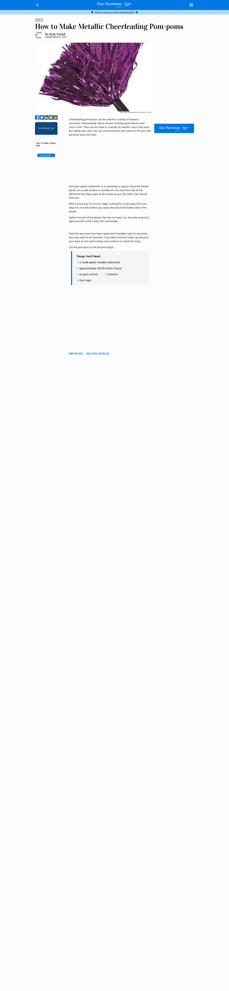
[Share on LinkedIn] (46, 117)
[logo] (114, 4)
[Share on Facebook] (37, 117)
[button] (37, 5)
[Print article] (55, 117)
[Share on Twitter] (42, 117)
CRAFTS (39, 19)
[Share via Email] (51, 117)
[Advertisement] (110, 163)
